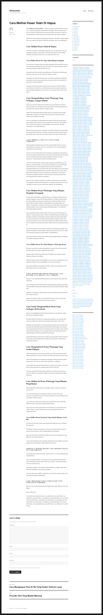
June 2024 (76, 31)
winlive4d (74, 299)
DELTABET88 (82, 105)
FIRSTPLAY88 (80, 126)
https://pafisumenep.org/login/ (78, 340)
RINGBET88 (86, 243)
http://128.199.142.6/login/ (78, 353)
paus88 (74, 287)
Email (11, 553)
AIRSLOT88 (80, 70)
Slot (74, 60)
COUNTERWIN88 (80, 95)
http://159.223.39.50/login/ (78, 323)
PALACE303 (88, 213)
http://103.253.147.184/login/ (78, 360)
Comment (12, 525)
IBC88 (79, 163)
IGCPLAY (86, 169)
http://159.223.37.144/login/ (78, 325)
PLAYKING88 (75, 219)
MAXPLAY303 (75, 186)
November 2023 (77, 41)
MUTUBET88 (87, 191)
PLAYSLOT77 (86, 223)
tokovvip (74, 284)
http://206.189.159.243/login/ (78, 320)
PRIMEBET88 (81, 237)
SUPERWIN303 (75, 262)
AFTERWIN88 (75, 67)
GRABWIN (89, 151)
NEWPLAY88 (75, 198)
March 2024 (76, 35)
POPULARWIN (75, 231)
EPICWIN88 (85, 117)
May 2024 (76, 32)
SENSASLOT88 (86, 247)
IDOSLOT (77, 166)
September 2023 (77, 44)
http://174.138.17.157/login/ (78, 319)
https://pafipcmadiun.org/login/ (79, 343)
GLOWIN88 (84, 147)
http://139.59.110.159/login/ (78, 363)
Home (84, 11)
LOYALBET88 (75, 181)
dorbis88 (89, 306)
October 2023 (76, 42)
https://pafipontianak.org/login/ (79, 348)
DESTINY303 (86, 111)
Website (11, 560)
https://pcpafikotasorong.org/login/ (79, 337)
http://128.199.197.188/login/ (78, 356)
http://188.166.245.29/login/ (78, 329)
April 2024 (76, 34)
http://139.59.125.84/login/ (78, 362)
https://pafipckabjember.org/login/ (79, 347)
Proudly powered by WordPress (21, 608)
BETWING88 (89, 77)
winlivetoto (11, 32)
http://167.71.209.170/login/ (78, 359)
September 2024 (77, 26)
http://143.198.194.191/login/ (78, 365)
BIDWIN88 (85, 83)
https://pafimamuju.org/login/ (78, 334)
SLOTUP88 (87, 256)
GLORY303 (90, 142)
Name (11, 546)
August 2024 (76, 28)
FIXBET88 (75, 132)
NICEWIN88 (85, 203)
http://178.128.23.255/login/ (78, 368)
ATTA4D (84, 74)
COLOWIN (88, 88)
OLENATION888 (76, 209)
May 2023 (76, 50)
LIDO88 (74, 178)
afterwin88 (79, 300)
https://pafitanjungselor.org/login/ (79, 344)
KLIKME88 (90, 172)
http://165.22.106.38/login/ (78, 328)
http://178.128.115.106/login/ (78, 322)
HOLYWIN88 (75, 157)
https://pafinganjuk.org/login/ (78, 350)
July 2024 (75, 29)
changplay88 (75, 293)
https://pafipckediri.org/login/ (78, 335)
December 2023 (77, 39)
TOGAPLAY (89, 271)
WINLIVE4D (89, 275)
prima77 (79, 282)
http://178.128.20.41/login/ (78, 354)
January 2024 (76, 38)
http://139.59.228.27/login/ (78, 326)
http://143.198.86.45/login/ (78, 316)
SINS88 (86, 253)
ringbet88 (74, 303)
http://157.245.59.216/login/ (78, 315)
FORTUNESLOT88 (89, 135)
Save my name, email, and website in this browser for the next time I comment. (26, 567)
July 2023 (75, 47)
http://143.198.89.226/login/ (78, 331)
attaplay (78, 302)
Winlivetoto (14, 10)
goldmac (74, 296)
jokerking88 (75, 306)
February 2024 (76, 36)
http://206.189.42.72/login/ (78, 357)
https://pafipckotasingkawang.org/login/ (80, 338)
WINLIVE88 (90, 278)
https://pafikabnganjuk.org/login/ (79, 346)
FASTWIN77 (89, 122)
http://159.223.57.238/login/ (78, 366)
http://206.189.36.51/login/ (78, 332)
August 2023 (76, 45)
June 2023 (76, 48)
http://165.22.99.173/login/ (78, 318)
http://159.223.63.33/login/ (78, 351)
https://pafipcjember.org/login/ (78, 341)
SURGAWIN (87, 266)
